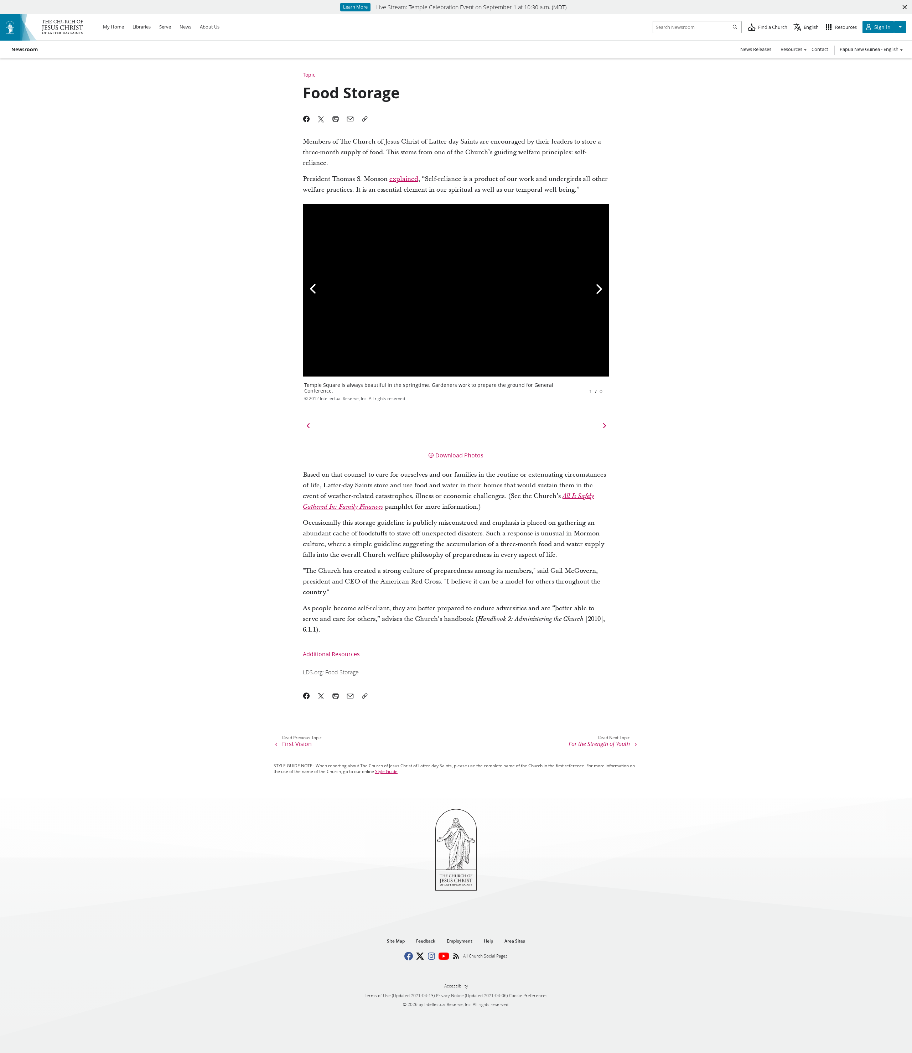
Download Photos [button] (459, 455)
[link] (331, 672)
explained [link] (403, 179)
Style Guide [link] (386, 771)
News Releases (755, 49)
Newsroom (24, 49)
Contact (820, 49)
